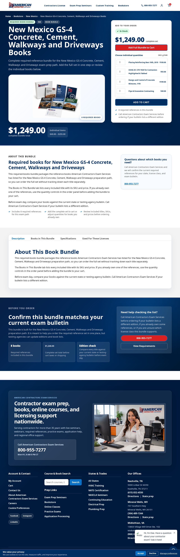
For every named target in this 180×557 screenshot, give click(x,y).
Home (8, 16)
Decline (152, 553)
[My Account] (161, 5)
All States (93, 480)
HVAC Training (96, 485)
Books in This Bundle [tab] (42, 238)
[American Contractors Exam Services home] (20, 5)
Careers (12, 503)
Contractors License (54, 5)
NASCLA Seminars (98, 495)
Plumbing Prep (96, 509)
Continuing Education (100, 499)
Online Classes (52, 506)
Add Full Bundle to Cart (141, 47)
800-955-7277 (131, 183)
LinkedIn (14, 522)
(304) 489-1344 (135, 513)
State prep (148, 496)
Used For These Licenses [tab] (95, 238)
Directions (133, 496)
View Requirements (144, 346)
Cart (10, 485)
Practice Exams (52, 511)
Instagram (27, 516)
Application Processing (57, 516)
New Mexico (32, 16)
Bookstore (123, 5)
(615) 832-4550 (135, 492)
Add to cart (141, 102)
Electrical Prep (96, 504)
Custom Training (105, 5)
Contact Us (14, 490)
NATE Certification (98, 490)
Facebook (14, 516)
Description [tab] (18, 238)
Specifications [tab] (68, 238)
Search (75, 482)
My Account (14, 480)
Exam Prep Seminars (80, 5)
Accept (141, 553)
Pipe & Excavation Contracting (141, 91)
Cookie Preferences (19, 508)
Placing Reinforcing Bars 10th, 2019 (143, 62)
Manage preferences (168, 553)
